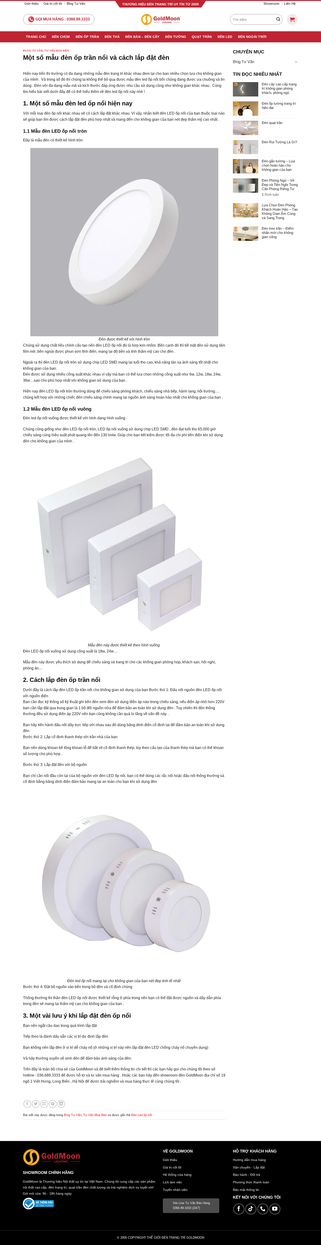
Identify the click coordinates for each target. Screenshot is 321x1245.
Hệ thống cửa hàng (177, 1175)
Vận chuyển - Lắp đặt (249, 1167)
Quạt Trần (202, 37)
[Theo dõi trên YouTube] (274, 1209)
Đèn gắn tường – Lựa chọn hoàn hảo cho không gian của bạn (278, 165)
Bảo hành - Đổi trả (246, 1175)
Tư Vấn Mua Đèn (56, 50)
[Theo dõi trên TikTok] (250, 1209)
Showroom (271, 3)
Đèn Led (225, 37)
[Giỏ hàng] (292, 19)
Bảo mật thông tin (246, 1190)
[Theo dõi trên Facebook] (238, 1209)
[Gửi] (278, 20)
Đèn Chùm (61, 37)
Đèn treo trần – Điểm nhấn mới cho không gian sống (278, 232)
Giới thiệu (31, 3)
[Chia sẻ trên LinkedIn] (61, 1104)
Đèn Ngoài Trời (252, 37)
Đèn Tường (175, 37)
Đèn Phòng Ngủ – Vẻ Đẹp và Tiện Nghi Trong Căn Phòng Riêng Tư (280, 184)
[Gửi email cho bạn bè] (44, 1104)
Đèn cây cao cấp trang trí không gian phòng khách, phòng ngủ (279, 88)
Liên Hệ (290, 3)
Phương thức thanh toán (251, 1182)
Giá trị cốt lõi (52, 3)
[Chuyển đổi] (296, 61)
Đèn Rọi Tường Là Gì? (279, 142)
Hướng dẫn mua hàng (249, 1160)
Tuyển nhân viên (175, 1190)
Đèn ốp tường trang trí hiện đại (279, 105)
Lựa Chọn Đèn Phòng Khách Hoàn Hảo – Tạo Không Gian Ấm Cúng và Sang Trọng (280, 211)
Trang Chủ (36, 37)
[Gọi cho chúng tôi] (262, 1209)
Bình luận (270, 194)
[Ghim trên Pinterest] (53, 1104)
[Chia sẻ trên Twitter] (36, 1104)
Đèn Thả (112, 37)
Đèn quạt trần (272, 123)
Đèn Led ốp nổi (141, 1115)
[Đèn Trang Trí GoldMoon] (160, 19)
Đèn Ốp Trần (87, 37)
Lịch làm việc (172, 1182)
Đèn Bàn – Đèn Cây (142, 37)
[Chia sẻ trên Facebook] (27, 1104)
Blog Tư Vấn (76, 3)
